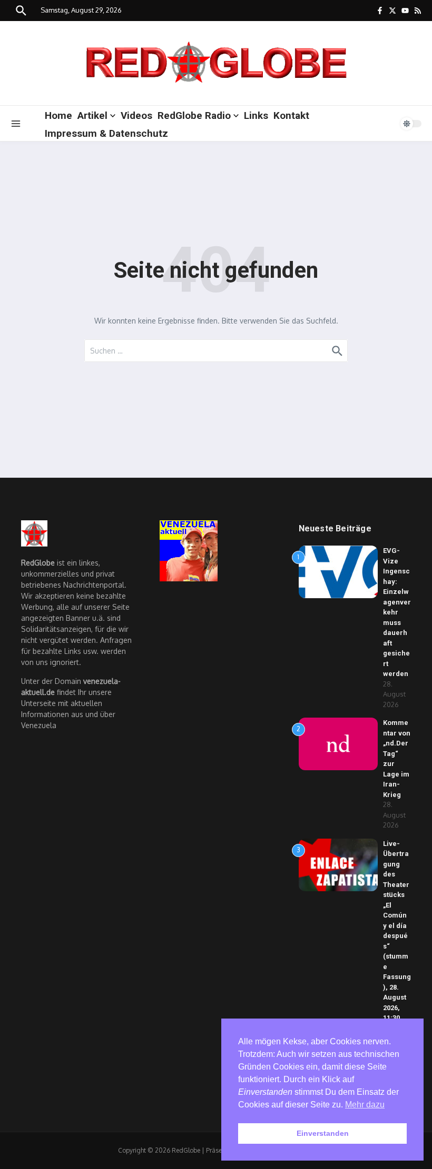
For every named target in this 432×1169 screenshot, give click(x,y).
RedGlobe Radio (194, 115)
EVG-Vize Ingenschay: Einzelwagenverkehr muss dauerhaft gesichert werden (397, 612)
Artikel (92, 115)
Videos (136, 115)
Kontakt (291, 115)
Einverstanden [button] (323, 1133)
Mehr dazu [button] (365, 1104)
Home (58, 115)
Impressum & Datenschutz (106, 133)
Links (256, 115)
